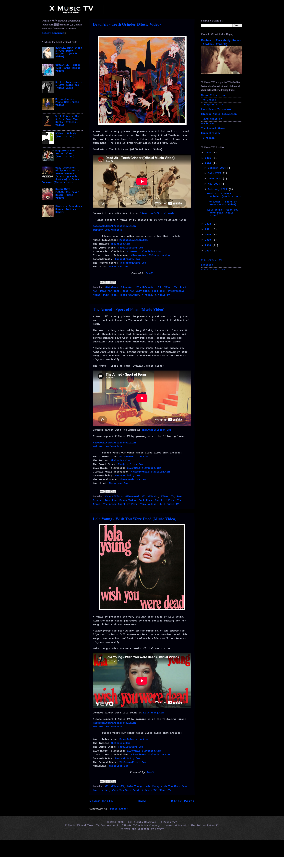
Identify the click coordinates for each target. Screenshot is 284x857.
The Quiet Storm (212, 104)
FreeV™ (159, 829)
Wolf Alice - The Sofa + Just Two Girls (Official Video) (67, 120)
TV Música (207, 138)
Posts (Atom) (119, 809)
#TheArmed (132, 496)
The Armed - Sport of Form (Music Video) (128, 309)
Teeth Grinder (129, 295)
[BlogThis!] (104, 282)
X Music (147, 295)
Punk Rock (110, 295)
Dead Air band (109, 291)
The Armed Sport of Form (120, 504)
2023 (208, 224)
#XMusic (153, 496)
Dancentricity (210, 133)
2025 (208, 158)
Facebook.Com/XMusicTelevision (114, 226)
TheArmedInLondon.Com (156, 429)
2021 (208, 229)
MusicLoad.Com (118, 266)
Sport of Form (164, 500)
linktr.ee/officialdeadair (158, 213)
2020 (208, 234)
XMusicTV (165, 790)
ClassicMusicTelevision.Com (150, 255)
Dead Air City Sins (135, 291)
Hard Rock (158, 291)
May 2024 (214, 184)
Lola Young (134, 786)
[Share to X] (107, 282)
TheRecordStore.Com (132, 262)
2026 (208, 152)
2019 (208, 240)
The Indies (208, 100)
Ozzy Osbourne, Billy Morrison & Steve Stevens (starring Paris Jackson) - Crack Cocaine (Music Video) (60, 175)
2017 (208, 250)
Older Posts (183, 801)
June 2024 (215, 178)
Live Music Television (216, 109)
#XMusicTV (170, 287)
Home (142, 801)
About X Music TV (213, 269)
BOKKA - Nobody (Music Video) (65, 135)
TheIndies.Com (120, 243)
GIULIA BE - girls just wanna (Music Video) (68, 68)
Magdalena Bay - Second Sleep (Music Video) (66, 153)
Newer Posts (101, 801)
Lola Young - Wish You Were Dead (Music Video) (134, 518)
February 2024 (218, 189)
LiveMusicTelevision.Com (144, 251)
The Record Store (213, 128)
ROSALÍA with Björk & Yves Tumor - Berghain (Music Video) (68, 52)
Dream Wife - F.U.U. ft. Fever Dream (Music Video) (67, 193)
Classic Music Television (219, 114)
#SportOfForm (113, 496)
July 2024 (215, 173)
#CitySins (111, 287)
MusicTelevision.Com (133, 240)
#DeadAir (127, 287)
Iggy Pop (111, 500)
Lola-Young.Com (153, 712)
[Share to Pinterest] (114, 282)
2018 (208, 245)
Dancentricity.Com (127, 259)
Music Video (127, 500)
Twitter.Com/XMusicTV (107, 229)
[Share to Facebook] (111, 282)
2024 (208, 163)
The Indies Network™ (205, 825)
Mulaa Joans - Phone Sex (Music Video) (67, 102)
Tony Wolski (148, 504)
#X (159, 287)
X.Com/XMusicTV (211, 260)
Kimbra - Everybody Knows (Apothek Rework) (68, 209)
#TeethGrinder (145, 287)
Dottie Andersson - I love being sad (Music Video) (68, 85)
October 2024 (217, 168)
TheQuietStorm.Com (130, 247)
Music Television (213, 95)
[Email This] (101, 282)
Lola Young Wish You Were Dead (166, 786)
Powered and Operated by (137, 829)
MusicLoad (207, 123)
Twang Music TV (211, 119)
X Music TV (162, 295)
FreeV (149, 273)
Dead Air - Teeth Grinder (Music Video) (127, 24)
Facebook (207, 265)
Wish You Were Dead (125, 790)
